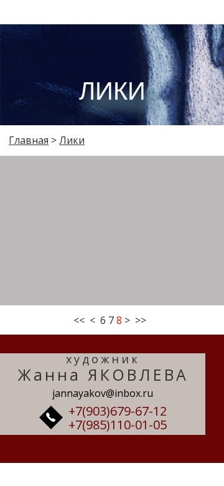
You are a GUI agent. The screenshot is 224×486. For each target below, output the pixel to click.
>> (140, 320)
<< (79, 320)
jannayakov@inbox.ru (102, 393)
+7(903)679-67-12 (117, 411)
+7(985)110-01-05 (117, 424)
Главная (29, 140)
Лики (72, 140)
